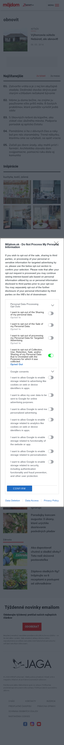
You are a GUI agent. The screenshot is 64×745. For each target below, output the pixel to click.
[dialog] (32, 372)
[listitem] (32, 305)
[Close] (57, 244)
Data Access (32, 500)
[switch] (51, 313)
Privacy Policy (51, 500)
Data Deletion (12, 500)
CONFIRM (19, 488)
